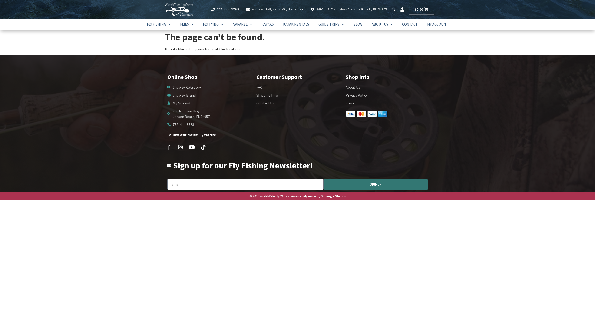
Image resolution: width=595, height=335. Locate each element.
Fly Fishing (156, 24)
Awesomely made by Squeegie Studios (318, 196)
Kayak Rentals (296, 24)
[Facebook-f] (169, 147)
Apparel (240, 24)
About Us (380, 24)
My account (437, 24)
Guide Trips (328, 24)
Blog (357, 24)
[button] (393, 9)
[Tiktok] (203, 147)
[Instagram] (180, 147)
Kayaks (267, 24)
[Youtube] (192, 147)
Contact (410, 24)
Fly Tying (211, 24)
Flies (184, 24)
